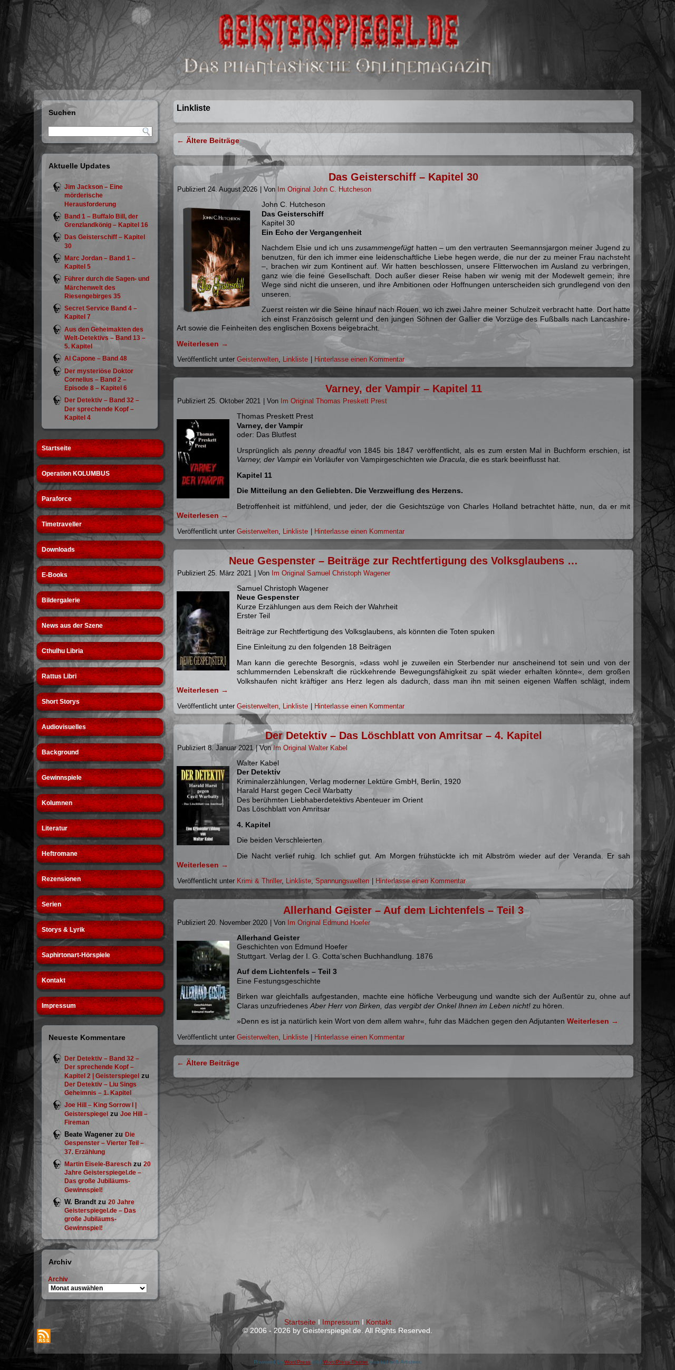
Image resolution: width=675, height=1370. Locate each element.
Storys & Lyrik (63, 929)
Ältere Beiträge (208, 140)
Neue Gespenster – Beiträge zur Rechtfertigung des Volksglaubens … (403, 560)
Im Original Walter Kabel (310, 748)
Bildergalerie (61, 600)
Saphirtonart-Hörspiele (76, 955)
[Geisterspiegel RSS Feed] (44, 1336)
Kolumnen (57, 803)
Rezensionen (61, 879)
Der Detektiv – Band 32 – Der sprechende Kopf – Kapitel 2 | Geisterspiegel (101, 1067)
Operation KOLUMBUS (76, 473)
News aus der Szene (72, 625)
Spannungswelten (342, 881)
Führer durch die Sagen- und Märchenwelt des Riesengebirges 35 (106, 287)
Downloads (58, 549)
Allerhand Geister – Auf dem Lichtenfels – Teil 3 (403, 910)
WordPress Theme (345, 1362)
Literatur (55, 828)
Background (60, 752)
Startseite (56, 448)
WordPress (297, 1362)
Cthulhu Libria (62, 651)
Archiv (58, 1279)
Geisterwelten (257, 359)
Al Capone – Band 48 (95, 358)
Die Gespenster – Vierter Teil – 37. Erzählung (104, 1143)
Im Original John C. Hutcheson (324, 189)
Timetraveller (62, 524)
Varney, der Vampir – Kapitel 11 (403, 388)
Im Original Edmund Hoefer (328, 923)
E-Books (55, 575)
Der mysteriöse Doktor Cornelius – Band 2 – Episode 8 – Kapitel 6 (98, 379)
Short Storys (61, 701)
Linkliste (295, 359)
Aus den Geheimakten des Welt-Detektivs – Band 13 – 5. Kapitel (105, 338)
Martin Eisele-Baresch (97, 1164)
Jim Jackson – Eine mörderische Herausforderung (93, 195)
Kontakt (53, 980)
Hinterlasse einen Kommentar (359, 359)
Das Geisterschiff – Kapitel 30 (403, 177)
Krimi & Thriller (259, 881)
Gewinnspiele (62, 777)
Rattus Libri (59, 676)
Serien (51, 904)
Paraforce (57, 499)
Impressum (59, 1005)
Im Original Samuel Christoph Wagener (331, 573)
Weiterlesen (202, 343)
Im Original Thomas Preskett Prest (334, 401)
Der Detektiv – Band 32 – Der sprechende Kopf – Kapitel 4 (101, 408)
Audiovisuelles (64, 727)
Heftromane (60, 853)
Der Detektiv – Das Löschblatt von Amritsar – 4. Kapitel (403, 735)
